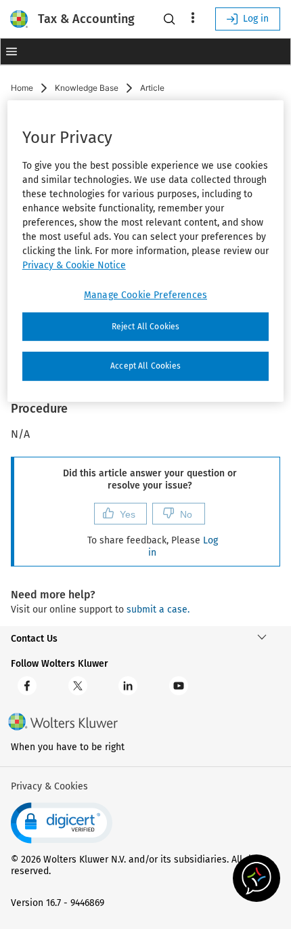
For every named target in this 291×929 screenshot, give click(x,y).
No (186, 514)
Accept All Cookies (145, 366)
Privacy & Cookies (49, 786)
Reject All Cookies (146, 326)
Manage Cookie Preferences (145, 295)
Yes (127, 514)
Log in (256, 18)
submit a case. (158, 609)
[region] (145, 251)
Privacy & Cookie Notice (74, 265)
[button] (11, 51)
